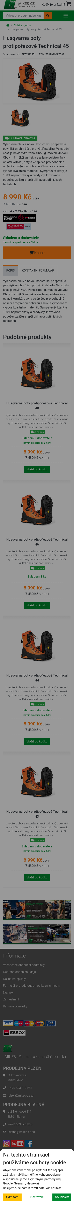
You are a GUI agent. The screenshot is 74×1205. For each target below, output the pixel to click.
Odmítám (12, 1197)
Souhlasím (62, 1197)
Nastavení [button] (37, 1197)
